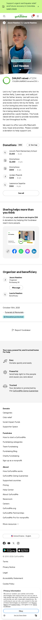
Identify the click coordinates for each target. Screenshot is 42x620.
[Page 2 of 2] (22, 69)
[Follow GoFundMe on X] (13, 543)
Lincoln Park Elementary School (23, 151)
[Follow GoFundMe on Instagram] (18, 543)
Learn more (12, 9)
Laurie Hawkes (15, 293)
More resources (10, 524)
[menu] (37, 16)
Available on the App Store (23, 550)
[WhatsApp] (21, 251)
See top (34, 145)
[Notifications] (32, 16)
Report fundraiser (23, 330)
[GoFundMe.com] (21, 16)
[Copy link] (8, 251)
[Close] (38, 6)
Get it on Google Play (9, 550)
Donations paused (22, 61)
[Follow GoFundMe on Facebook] (4, 543)
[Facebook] (14, 251)
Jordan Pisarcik (15, 175)
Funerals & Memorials (14, 312)
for (22, 23)
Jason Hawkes (15, 277)
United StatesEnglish (22, 536)
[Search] (4, 16)
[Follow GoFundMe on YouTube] (9, 543)
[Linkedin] (34, 251)
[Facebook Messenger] (27, 251)
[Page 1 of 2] (20, 69)
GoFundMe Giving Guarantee (25, 391)
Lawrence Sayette (17, 183)
